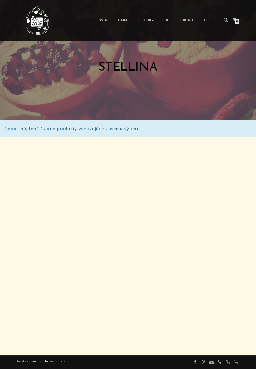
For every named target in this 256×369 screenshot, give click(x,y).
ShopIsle (23, 361)
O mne (123, 20)
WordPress (58, 361)
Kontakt (186, 20)
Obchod (145, 20)
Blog (165, 20)
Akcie (208, 20)
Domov (102, 20)
